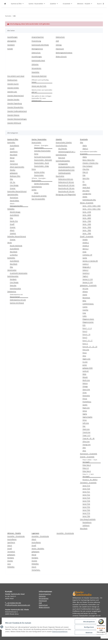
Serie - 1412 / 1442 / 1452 (91, 209)
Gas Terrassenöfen (38, 199)
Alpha (85, 145)
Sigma (85, 414)
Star (84, 426)
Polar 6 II (86, 468)
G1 (83, 181)
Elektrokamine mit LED (18, 300)
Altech (12, 230)
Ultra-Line (86, 441)
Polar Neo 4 (87, 465)
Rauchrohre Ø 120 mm (66, 185)
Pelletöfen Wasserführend (16, 236)
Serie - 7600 (87, 227)
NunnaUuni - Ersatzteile (88, 454)
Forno (36, 154)
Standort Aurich (13, 84)
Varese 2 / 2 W (88, 279)
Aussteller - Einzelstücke (16, 536)
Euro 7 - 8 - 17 (87, 340)
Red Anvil (61, 158)
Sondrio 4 (86, 273)
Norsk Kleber (14, 201)
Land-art (86, 371)
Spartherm (14, 152)
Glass (84, 184)
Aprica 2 (85, 249)
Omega (85, 386)
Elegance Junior (88, 322)
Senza (85, 411)
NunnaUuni (14, 197)
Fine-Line (86, 350)
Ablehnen (89, 632)
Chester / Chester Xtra (90, 163)
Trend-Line (86, 432)
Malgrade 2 (87, 267)
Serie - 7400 (87, 224)
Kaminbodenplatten (63, 161)
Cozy (84, 313)
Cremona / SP (87, 255)
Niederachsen (12, 80)
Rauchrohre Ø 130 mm (66, 188)
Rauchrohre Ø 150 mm (66, 191)
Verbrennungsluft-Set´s (66, 152)
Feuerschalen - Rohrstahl (43, 160)
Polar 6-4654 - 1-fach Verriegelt (90, 461)
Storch (12, 161)
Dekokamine (11, 291)
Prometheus (87, 402)
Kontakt (10, 49)
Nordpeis (13, 279)
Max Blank (13, 155)
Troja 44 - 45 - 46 (88, 438)
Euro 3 (85, 331)
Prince (85, 399)
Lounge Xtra (87, 194)
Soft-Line (86, 423)
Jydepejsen (14, 173)
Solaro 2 (85, 270)
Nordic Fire (14, 221)
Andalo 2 (86, 243)
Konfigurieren (89, 627)
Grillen (34, 190)
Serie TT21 (86, 492)
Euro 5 (85, 337)
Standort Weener (13, 115)
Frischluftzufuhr (61, 145)
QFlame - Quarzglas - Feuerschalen (41, 146)
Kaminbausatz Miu (89, 200)
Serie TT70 (86, 513)
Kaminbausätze (12, 276)
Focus (85, 353)
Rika (11, 179)
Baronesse (86, 298)
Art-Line (85, 288)
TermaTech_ (36, 570)
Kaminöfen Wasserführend (16, 191)
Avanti (85, 295)
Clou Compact (87, 166)
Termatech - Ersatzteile (88, 483)
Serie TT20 (86, 489)
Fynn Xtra (86, 178)
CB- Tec (12, 182)
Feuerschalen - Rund (41, 163)
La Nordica (14, 255)
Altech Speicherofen (17, 167)
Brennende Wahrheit (39, 76)
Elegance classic (88, 319)
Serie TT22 (86, 495)
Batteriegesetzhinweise (64, 53)
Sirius (85, 420)
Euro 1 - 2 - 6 (87, 328)
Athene (85, 291)
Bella (84, 301)
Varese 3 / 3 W (88, 282)
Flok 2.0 (85, 172)
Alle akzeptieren (89, 621)
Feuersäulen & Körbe (39, 196)
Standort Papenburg (14, 103)
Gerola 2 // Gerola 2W (90, 261)
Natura (85, 383)
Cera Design (14, 185)
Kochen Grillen (39, 172)
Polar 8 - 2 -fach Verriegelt (88, 475)
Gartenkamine (37, 187)
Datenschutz (36, 53)
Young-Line (86, 444)
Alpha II (85, 148)
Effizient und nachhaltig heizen (40, 81)
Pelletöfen (10, 209)
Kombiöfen (11, 258)
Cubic (85, 316)
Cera (9, 564)
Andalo (85, 239)
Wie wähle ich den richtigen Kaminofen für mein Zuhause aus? (41, 98)
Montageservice (37, 49)
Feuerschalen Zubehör (64, 142)
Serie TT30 (86, 501)
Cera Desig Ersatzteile (87, 519)
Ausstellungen (12, 37)
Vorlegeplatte (63, 164)
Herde (9, 243)
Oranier (12, 188)
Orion (85, 392)
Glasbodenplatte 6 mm (66, 167)
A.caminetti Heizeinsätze (18, 273)
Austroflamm (14, 145)
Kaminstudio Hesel (38, 60)
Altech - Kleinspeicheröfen (16, 205)
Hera (84, 356)
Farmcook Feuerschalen (42, 157)
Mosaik (85, 377)
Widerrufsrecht (61, 56)
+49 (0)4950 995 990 (14, 603)
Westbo (12, 170)
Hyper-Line (86, 359)
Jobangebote (11, 41)
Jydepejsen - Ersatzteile (88, 285)
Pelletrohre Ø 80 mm (65, 179)
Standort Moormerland (15, 96)
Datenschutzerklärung (59, 631)
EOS (84, 325)
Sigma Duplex (87, 417)
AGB (57, 41)
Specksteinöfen (12, 194)
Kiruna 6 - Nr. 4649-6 (90, 479)
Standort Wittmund (14, 123)
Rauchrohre (60, 176)
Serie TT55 (86, 507)
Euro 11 (85, 343)
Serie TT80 (86, 516)
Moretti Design (15, 212)
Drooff (12, 148)
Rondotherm (87, 522)
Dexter (85, 197)
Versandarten (36, 68)
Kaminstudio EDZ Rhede (40, 45)
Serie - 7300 (87, 221)
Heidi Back (86, 187)
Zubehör (13, 233)
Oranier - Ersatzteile (87, 457)
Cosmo (85, 307)
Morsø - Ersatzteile (86, 203)
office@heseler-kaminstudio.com (18, 605)
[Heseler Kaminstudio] (5, 3)
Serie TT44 (86, 504)
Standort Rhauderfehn (15, 107)
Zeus (84, 451)
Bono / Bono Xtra (88, 160)
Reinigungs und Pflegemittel (66, 194)
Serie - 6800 (87, 218)
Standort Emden (13, 88)
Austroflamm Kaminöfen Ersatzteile (88, 153)
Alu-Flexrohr (62, 148)
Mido (84, 374)
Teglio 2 (85, 276)
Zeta (84, 448)
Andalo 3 (86, 246)
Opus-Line (86, 389)
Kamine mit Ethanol (17, 303)
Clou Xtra (86, 169)
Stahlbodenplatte (64, 173)
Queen (85, 405)
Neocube (13, 285)
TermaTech (14, 164)
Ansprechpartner (38, 37)
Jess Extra (86, 190)
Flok (84, 175)
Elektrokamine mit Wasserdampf (16, 296)
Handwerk (11, 45)
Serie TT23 (86, 498)
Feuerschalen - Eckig (41, 166)
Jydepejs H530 (87, 368)
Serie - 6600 (87, 215)
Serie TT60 (86, 510)
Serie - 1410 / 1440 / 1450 (91, 206)
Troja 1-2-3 (86, 435)
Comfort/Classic (88, 304)
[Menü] (104, 619)
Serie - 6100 (87, 212)
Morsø (12, 158)
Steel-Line (86, 429)
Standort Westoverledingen (17, 119)
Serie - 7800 (87, 230)
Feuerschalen (36, 142)
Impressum (60, 49)
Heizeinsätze (11, 270)
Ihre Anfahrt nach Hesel (15, 76)
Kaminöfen (11, 142)
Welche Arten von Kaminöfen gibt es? (42, 91)
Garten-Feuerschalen (41, 184)
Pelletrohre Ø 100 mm (66, 182)
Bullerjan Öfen (15, 176)
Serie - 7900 (87, 233)
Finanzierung (36, 41)
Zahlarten (35, 64)
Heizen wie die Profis (39, 86)
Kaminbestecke (61, 155)
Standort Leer (12, 92)
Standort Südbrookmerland (17, 111)
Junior (85, 365)
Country (85, 310)
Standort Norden (13, 99)
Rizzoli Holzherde (16, 246)
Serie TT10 (86, 486)
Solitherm (86, 525)
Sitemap (59, 45)
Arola (84, 252)
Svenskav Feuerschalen (42, 151)
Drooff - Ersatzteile (86, 236)
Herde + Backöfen (38, 548)
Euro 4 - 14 (86, 334)
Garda (85, 258)
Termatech (11, 552)
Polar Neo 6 (87, 471)
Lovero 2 (85, 264)
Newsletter (35, 72)
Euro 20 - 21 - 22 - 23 (90, 347)
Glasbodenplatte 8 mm (66, 170)
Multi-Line (86, 380)
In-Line (85, 362)
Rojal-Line (86, 408)
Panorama (86, 395)
